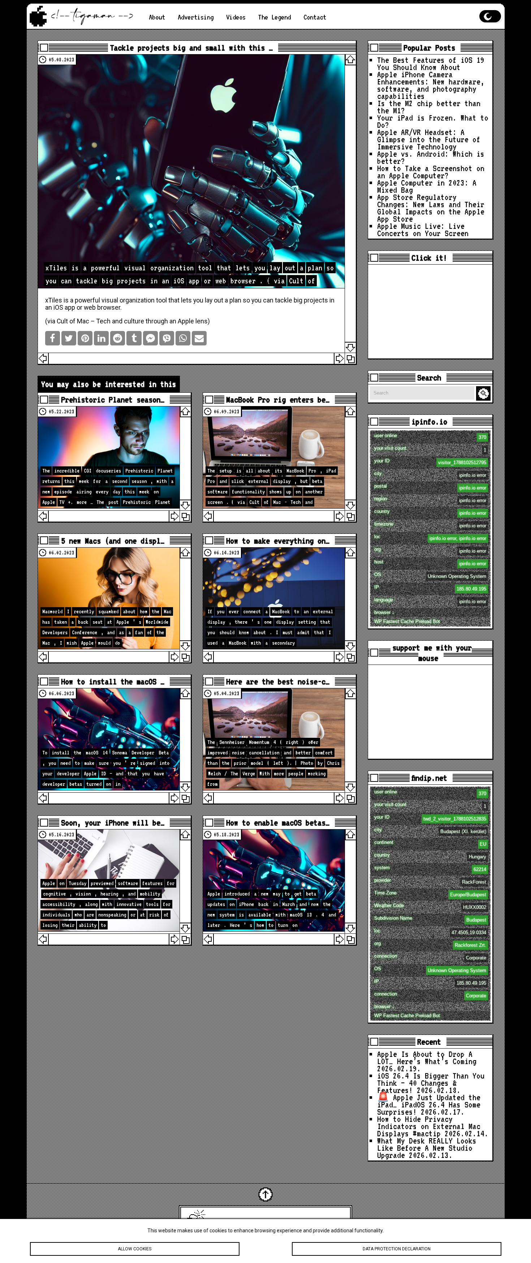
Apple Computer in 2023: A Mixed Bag (426, 186)
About (157, 17)
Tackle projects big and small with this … (191, 47)
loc (430, 537)
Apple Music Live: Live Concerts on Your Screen (423, 229)
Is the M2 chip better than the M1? (428, 107)
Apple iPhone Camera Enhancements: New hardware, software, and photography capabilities (430, 85)
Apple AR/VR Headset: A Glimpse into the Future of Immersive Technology (428, 139)
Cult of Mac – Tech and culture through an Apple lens (132, 321)
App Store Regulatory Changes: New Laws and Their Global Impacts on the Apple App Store (430, 207)
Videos (236, 17)
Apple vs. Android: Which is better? (430, 157)
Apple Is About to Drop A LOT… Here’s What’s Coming (426, 1057)
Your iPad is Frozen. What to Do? (432, 121)
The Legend (274, 17)
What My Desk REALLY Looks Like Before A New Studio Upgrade (426, 1148)
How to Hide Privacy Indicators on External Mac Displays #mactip (428, 1126)
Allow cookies (134, 1248)
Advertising (195, 17)
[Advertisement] (430, 311)
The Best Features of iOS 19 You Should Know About (430, 63)
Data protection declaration (397, 1248)
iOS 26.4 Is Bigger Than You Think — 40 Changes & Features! (430, 1083)
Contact (314, 17)
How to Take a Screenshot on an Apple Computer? (430, 172)
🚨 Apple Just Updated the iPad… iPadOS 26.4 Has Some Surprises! (428, 1104)
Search (484, 393)
